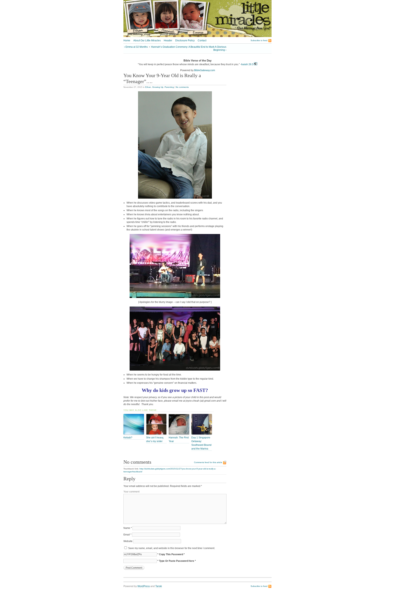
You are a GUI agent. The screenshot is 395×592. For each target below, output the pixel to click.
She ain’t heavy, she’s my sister (155, 439)
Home (126, 40)
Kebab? (127, 437)
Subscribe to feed (259, 40)
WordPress (143, 586)
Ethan (148, 87)
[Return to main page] (197, 36)
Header (168, 40)
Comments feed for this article (208, 462)
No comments (182, 87)
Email (127, 534)
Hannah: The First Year (179, 439)
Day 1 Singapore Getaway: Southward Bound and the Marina (201, 443)
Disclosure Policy (185, 40)
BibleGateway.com (204, 70)
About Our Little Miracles (147, 40)
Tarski (158, 586)
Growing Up (157, 87)
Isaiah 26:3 (247, 64)
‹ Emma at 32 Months (136, 46)
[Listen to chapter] (255, 64)
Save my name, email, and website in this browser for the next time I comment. (171, 548)
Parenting (169, 87)
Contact (202, 40)
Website (127, 541)
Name (127, 528)
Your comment (131, 491)
